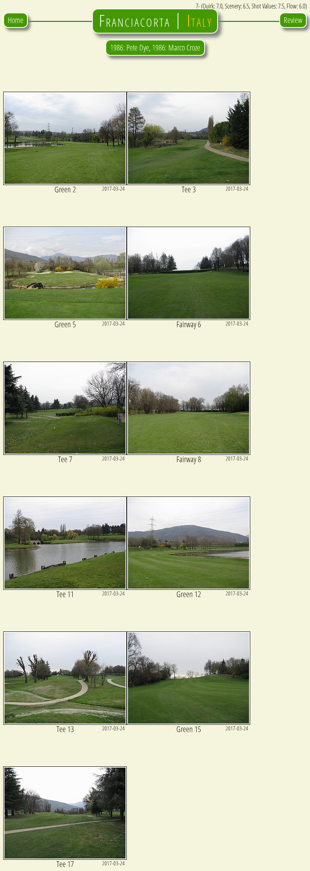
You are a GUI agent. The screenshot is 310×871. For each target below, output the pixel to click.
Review (293, 20)
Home (15, 20)
